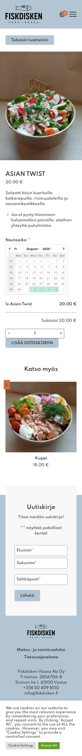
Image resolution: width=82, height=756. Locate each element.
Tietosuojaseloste (41, 657)
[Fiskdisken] (23, 22)
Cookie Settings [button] (20, 745)
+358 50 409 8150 (41, 688)
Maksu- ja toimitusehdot (41, 650)
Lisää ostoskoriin (32, 343)
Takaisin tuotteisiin (29, 40)
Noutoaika (17, 240)
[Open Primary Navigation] (73, 14)
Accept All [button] (49, 745)
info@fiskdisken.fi (41, 693)
